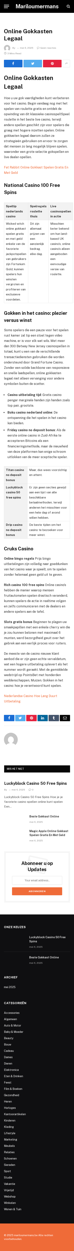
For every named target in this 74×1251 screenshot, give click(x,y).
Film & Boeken (13, 1088)
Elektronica (11, 1069)
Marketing (10, 1139)
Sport (7, 1171)
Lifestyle (9, 1133)
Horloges (10, 1107)
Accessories (12, 1012)
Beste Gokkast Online (44, 816)
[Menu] (6, 6)
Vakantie (9, 1183)
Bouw (7, 1044)
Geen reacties (48, 48)
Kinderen (9, 1120)
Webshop (10, 1196)
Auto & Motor (12, 1025)
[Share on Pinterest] (52, 63)
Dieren (8, 1063)
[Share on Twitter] (32, 63)
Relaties (9, 1152)
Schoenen (10, 1158)
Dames (8, 1057)
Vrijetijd (9, 1190)
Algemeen (10, 1019)
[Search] (68, 6)
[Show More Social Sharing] (66, 63)
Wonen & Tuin (12, 1209)
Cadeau (9, 1050)
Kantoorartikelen (15, 1114)
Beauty (8, 1038)
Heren (8, 1101)
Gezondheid (11, 1095)
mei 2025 (10, 987)
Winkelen (10, 1202)
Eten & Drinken (13, 1076)
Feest (7, 1082)
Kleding (9, 1126)
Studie (8, 1177)
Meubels (9, 1145)
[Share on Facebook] (13, 63)
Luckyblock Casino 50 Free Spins (35, 783)
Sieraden (9, 1164)
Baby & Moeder (13, 1031)
